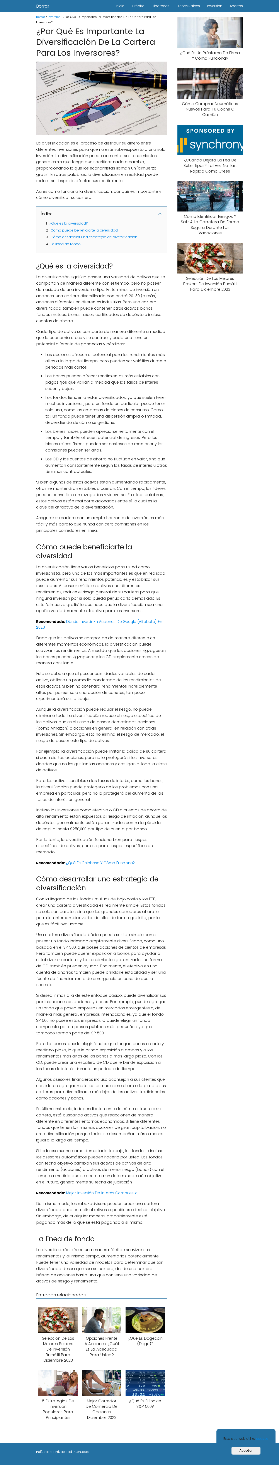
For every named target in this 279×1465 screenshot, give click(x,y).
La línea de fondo (66, 244)
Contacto (81, 1452)
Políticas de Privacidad (54, 1452)
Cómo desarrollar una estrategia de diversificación (94, 237)
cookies (262, 1438)
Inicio (120, 5)
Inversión (214, 5)
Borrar (42, 6)
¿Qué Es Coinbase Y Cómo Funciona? (100, 863)
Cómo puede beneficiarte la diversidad (84, 230)
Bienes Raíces (188, 5)
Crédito (138, 5)
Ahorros (236, 5)
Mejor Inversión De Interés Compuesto (102, 1193)
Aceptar (246, 1450)
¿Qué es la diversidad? (68, 223)
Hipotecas (160, 5)
